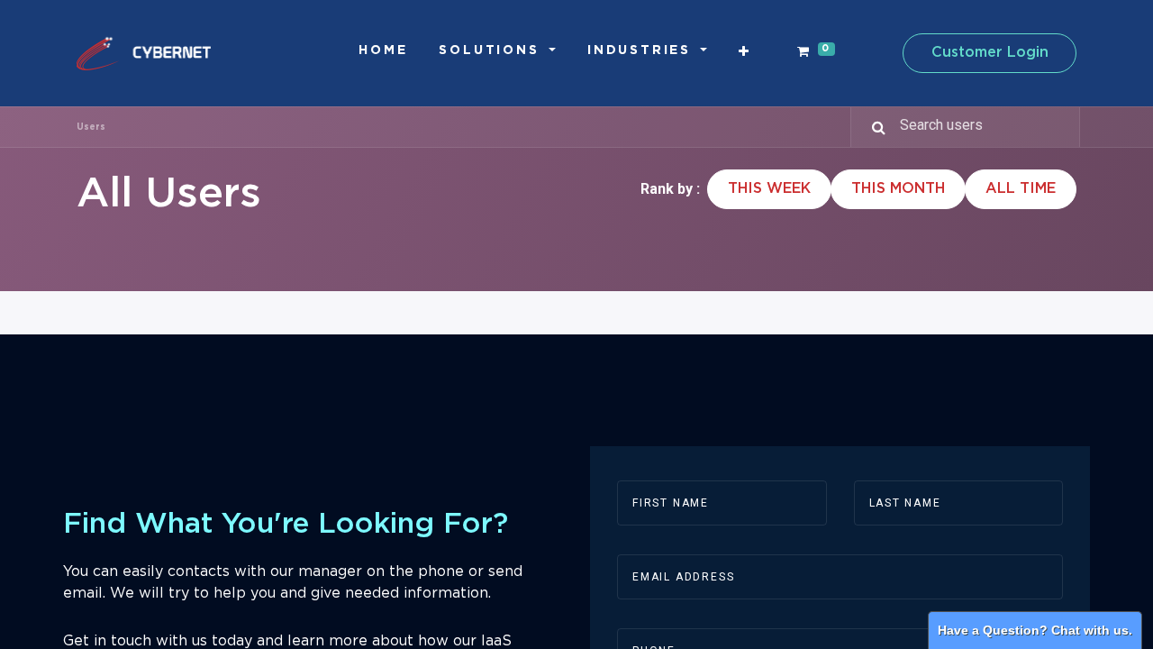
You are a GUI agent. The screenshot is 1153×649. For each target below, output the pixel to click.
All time (1020, 189)
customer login (990, 52)
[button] (745, 52)
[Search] (870, 127)
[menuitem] (383, 51)
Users (91, 127)
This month (898, 189)
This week (769, 189)
